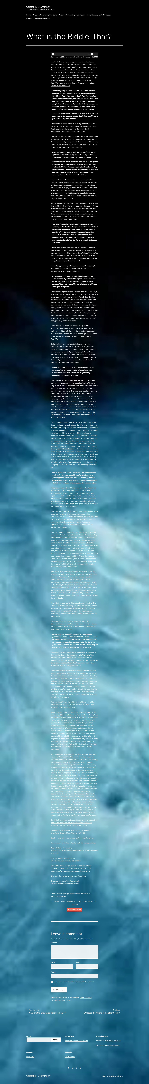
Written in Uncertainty (38, 7)
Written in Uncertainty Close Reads (72, 15)
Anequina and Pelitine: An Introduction (65, 725)
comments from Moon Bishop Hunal (80, 297)
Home (28, 15)
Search (28, 1036)
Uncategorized (70, 1057)
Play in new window (69, 57)
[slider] (95, 54)
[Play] (53, 54)
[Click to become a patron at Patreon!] (74, 909)
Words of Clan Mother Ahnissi (62, 258)
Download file (56, 57)
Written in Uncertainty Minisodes (99, 15)
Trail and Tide (63, 144)
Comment (55, 943)
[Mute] (92, 54)
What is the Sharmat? (113, 1045)
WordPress (118, 1076)
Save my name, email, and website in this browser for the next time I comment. (73, 983)
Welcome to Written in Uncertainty (76, 1041)
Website (53, 972)
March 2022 (30, 1057)
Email (78, 962)
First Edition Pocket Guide (60, 268)
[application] (74, 54)
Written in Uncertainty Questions (45, 15)
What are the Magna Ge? (113, 1040)
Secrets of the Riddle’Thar (60, 86)
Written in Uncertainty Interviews (38, 19)
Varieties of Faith (57, 331)
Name (53, 962)
